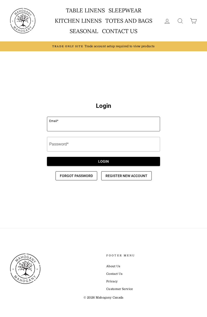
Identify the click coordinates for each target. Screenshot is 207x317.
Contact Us (119, 31)
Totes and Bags (128, 20)
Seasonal (84, 31)
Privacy (112, 281)
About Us (113, 266)
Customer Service (119, 289)
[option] (103, 46)
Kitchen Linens (78, 20)
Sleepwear (125, 10)
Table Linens (85, 10)
